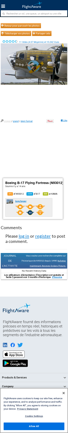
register (43, 236)
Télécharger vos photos (17, 33)
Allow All (34, 426)
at (50, 194)
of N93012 (16, 194)
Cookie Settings (34, 416)
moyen (7, 121)
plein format (27, 121)
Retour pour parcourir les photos (22, 25)
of (34, 194)
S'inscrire (57, 277)
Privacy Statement (27, 409)
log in (24, 236)
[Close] (64, 393)
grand (16, 121)
